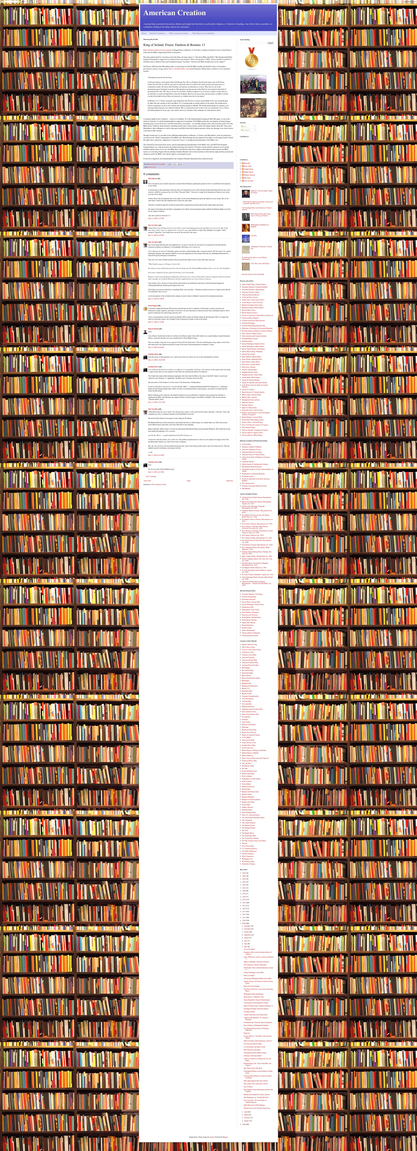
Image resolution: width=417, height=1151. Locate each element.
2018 (244, 897)
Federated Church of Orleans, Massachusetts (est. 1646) (257, 511)
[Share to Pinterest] (181, 164)
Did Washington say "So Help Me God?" (256, 1097)
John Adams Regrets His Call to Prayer (256, 1081)
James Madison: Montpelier (250, 612)
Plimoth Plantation (247, 625)
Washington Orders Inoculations (253, 994)
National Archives (247, 405)
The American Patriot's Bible (253, 1044)
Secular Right (246, 805)
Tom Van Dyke (153, 225)
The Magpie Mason (248, 833)
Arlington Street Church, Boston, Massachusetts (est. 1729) (256, 498)
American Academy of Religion (251, 447)
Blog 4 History (246, 675)
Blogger (225, 1137)
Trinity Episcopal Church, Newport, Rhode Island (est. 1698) (257, 578)
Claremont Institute (248, 461)
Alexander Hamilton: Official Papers (253, 289)
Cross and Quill (247, 704)
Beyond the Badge (247, 673)
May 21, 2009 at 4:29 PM (156, 235)
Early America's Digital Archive (252, 333)
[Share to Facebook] (179, 164)
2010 (244, 920)
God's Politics (246, 722)
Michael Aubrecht (249, 175)
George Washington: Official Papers (253, 346)
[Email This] (173, 164)
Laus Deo (254, 236)
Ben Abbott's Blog (247, 670)
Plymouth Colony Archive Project (252, 410)
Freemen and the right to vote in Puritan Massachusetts (254, 258)
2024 (244, 879)
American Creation (174, 12)
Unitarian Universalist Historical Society (254, 486)
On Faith (244, 768)
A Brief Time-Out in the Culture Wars (255, 1015)
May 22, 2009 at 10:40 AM (156, 360)
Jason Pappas (152, 305)
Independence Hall (247, 607)
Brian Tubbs (248, 166)
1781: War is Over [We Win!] (260, 263)
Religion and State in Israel (250, 792)
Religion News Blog (248, 802)
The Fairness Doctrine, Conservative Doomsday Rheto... (258, 990)
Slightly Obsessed (247, 807)
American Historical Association (252, 452)
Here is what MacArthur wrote (179, 69)
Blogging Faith (246, 683)
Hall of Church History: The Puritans (253, 349)
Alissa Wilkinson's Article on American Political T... (259, 958)
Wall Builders (246, 488)
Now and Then (246, 763)
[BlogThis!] (175, 164)
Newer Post (147, 481)
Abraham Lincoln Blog (249, 655)
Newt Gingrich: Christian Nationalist (255, 965)
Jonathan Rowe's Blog (248, 745)
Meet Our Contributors (157, 33)
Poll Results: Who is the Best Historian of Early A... (258, 969)
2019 (244, 894)
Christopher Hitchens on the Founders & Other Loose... (258, 1072)
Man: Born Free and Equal (252, 1050)
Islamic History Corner (249, 743)
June (245, 944)
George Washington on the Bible (254, 972)
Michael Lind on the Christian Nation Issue (257, 1108)
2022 (244, 885)
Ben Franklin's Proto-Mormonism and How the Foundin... (258, 1090)
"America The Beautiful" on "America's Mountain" (256, 1018)
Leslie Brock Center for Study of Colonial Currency (255, 386)
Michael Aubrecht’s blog (249, 644)
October (247, 932)
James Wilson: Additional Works (252, 359)
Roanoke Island (246, 628)
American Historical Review (250, 295)
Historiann (245, 727)
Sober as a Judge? (249, 975)
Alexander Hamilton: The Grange (252, 594)
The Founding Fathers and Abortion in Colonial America (256, 209)
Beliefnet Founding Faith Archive (252, 305)
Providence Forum (247, 476)
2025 (244, 876)
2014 (244, 908)
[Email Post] (169, 164)
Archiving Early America (250, 297)
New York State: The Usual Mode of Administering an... (255, 1101)
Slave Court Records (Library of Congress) (255, 425)
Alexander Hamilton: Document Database (254, 287)
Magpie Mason (248, 172)
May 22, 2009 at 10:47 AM (156, 402)
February (247, 1118)
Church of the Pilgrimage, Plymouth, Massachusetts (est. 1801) (253, 507)
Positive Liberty (247, 781)
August (246, 938)
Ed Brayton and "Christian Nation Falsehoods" (258, 1022)
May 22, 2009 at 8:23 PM (156, 472)
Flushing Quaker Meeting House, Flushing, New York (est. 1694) (257, 553)
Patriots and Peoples (248, 774)
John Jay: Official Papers (249, 370)
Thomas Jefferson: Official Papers (252, 435)
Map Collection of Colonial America (253, 392)
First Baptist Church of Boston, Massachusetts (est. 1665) (257, 520)
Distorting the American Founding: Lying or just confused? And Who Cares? (258, 203)
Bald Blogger (246, 668)
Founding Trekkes (249, 1012)
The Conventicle (247, 820)
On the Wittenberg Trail (249, 771)
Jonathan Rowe (153, 354)
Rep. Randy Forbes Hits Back (253, 1068)
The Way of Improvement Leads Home (254, 841)
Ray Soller (247, 178)
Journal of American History (251, 380)
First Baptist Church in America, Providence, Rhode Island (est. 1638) (256, 516)
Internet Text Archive (248, 354)
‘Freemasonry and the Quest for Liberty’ (256, 1003)
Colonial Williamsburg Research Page (253, 326)
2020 (244, 891)
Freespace (245, 719)
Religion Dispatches (248, 797)
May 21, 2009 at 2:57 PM (156, 218)
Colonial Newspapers (248, 323)
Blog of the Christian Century (251, 678)
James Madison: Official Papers (251, 357)
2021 (244, 888)
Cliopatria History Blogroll (250, 318)
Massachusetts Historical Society (252, 467)
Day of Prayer (248, 1087)
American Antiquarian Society (251, 449)
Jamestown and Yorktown (250, 615)
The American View (248, 483)
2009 (244, 923)
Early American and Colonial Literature (254, 336)
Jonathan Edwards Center (249, 372)
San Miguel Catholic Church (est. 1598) (254, 567)
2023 (244, 882)
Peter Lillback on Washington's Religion (256, 1025)
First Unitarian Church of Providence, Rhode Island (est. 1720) (256, 548)
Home (144, 33)
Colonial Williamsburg (249, 597)
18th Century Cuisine (248, 647)
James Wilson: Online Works (251, 362)
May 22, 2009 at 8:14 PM (156, 455)
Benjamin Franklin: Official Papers (252, 308)
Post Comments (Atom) (159, 484)
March (246, 1115)
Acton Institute (246, 444)
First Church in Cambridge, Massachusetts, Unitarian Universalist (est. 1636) (255, 527)
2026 (244, 873)
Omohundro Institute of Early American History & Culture (257, 470)
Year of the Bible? (249, 949)
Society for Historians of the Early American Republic (256, 480)
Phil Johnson (152, 178)
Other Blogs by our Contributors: (203, 33)
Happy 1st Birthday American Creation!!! (256, 962)
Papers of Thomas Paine (249, 408)
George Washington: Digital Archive (253, 344)
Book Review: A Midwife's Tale (254, 997)
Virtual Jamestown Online (250, 635)
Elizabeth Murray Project (249, 339)
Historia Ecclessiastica (249, 724)
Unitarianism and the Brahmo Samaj (255, 1053)
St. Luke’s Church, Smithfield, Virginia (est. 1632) (257, 574)
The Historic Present (248, 825)
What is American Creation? (179, 33)
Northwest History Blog (249, 761)
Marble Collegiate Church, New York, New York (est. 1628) (257, 560)
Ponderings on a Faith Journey (251, 779)
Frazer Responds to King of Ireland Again (257, 1000)
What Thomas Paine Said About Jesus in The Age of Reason (261, 215)
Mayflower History (248, 402)
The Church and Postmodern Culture (253, 817)
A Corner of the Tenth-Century (251, 650)
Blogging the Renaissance (250, 686)
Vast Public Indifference (249, 851)
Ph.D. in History (247, 776)
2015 (244, 906)
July (245, 941)
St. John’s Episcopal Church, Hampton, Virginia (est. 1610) (257, 571)
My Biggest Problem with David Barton (256, 1009)
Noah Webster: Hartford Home (251, 617)
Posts (244, 126)
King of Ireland (153, 329)
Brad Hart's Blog (247, 691)
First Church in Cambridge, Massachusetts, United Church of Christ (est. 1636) (257, 532)
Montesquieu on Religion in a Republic (260, 226)
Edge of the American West (250, 714)
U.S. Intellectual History (249, 848)
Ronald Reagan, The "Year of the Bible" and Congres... (257, 1064)
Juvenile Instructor (247, 748)
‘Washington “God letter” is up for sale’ (261, 247)
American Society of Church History (253, 454)
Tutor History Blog (248, 846)
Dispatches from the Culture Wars (252, 709)
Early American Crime (249, 712)
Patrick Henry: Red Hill (249, 620)
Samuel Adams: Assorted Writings (252, 422)
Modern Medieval (247, 755)
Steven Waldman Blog (249, 812)
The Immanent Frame (248, 828)
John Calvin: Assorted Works (251, 364)
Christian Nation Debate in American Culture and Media (258, 1077)
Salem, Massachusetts (248, 630)
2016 (244, 903)
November (247, 929)
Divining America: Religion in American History (257, 331)
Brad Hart (247, 163)
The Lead (245, 830)
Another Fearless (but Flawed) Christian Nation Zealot (258, 982)
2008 (244, 1124)
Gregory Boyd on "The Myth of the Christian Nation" (258, 1037)
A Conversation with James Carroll (254, 1047)
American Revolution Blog (250, 665)
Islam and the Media (248, 740)
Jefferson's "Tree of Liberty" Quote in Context (261, 192)
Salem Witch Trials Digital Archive (253, 420)
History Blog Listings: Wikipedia (252, 351)
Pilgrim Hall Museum (248, 623)
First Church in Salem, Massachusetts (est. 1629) (257, 538)
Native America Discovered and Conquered (255, 758)
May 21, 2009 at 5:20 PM (156, 299)
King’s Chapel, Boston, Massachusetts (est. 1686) (257, 556)
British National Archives (250, 313)
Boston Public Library (249, 310)
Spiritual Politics (247, 810)
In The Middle (246, 737)
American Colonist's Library (250, 292)
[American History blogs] (251, 70)
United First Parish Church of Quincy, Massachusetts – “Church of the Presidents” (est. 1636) (256, 583)
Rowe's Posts (152, 167)
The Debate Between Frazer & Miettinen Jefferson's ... (256, 1029)
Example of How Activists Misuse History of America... (257, 953)
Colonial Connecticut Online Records (253, 320)
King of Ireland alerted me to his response (157, 50)
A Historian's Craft (248, 652)
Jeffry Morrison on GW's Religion (254, 1105)
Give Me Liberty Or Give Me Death (253, 274)
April (246, 1112)
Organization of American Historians (253, 474)
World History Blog (248, 861)
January (246, 1121)
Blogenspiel (245, 681)
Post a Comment (151, 476)
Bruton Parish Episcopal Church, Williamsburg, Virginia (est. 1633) (256, 503)
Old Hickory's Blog (248, 766)
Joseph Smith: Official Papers (251, 377)
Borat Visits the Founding (252, 986)
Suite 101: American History (251, 815)
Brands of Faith (247, 693)
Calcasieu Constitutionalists (250, 696)
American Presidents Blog (250, 662)
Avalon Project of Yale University (252, 302)
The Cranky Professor (248, 823)
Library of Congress (248, 389)
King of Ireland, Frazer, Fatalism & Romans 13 (258, 1006)
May (245, 947)
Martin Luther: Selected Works (251, 395)
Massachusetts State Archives (251, 400)
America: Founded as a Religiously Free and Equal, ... (257, 1059)
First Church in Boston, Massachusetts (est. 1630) (257, 524)
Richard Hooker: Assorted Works (252, 417)
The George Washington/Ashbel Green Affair (257, 978)
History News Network (249, 732)
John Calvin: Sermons (248, 367)
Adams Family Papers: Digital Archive (254, 284)
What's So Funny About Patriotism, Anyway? (258, 1041)
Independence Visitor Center (250, 610)
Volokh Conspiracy (248, 854)
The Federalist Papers (248, 427)
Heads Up (247, 1033)
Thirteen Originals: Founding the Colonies (255, 430)
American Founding (248, 657)
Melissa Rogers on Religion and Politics (254, 750)
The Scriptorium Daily (249, 836)
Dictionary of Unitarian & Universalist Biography (257, 328)
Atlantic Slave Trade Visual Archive (253, 300)
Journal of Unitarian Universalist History (254, 382)
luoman (212, 1137)
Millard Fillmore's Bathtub (250, 753)
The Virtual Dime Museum (250, 838)
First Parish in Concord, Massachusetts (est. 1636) (257, 545)
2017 (244, 900)
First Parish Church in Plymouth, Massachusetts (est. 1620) (256, 541)
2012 (244, 914)
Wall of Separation (247, 856)
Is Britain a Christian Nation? (253, 1056)
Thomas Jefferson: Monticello (251, 633)
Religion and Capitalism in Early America (257, 1094)
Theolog (244, 843)
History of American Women (251, 735)
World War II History (248, 864)
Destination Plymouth (248, 599)
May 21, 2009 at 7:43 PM (156, 322)
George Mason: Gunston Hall (251, 602)
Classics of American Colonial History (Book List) (257, 315)
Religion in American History (251, 799)
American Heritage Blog (249, 660)
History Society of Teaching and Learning (255, 464)
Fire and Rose (246, 717)
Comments (246, 130)
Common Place (246, 701)
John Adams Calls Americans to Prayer (256, 1084)
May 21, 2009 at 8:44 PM (156, 347)
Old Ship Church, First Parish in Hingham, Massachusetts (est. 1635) (255, 564)
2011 (244, 917)
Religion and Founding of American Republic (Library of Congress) (256, 414)
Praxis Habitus (246, 784)
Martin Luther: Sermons (249, 397)
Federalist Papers (247, 341)
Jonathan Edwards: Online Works (252, 375)
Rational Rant (246, 789)
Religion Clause (247, 794)
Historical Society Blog (249, 730)
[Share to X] (177, 164)
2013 (244, 911)
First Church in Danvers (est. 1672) (253, 535)
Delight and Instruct (248, 706)
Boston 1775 (246, 688)
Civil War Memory (248, 699)
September (247, 935)
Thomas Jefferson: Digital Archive (252, 433)
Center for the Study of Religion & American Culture (256, 458)
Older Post (229, 481)
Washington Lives (247, 859)
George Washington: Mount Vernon (253, 604)
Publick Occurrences (248, 786)
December (247, 926)
